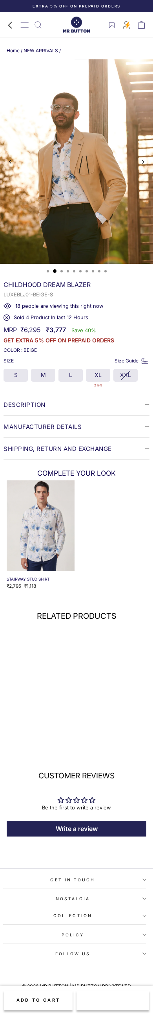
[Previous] (10, 161)
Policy (73, 934)
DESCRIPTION (25, 404)
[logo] (76, 25)
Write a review (77, 829)
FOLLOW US (73, 953)
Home (13, 50)
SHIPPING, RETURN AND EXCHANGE (58, 448)
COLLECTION (72, 915)
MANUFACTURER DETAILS (43, 426)
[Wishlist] (112, 25)
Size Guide (126, 361)
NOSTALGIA (73, 898)
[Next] (142, 161)
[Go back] (10, 25)
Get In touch (72, 879)
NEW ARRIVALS (41, 50)
